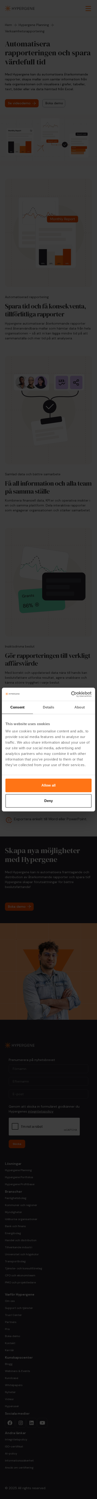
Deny (48, 801)
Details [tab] (48, 707)
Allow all (48, 785)
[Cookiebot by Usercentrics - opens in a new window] (71, 694)
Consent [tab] (17, 707)
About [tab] (79, 707)
